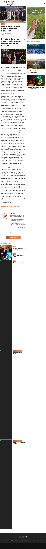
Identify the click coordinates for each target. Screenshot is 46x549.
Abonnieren (23, 540)
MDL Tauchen (30, 540)
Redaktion (9, 33)
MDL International (38, 540)
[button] (2, 546)
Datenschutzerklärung (15, 540)
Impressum (6, 540)
